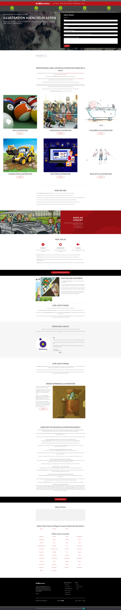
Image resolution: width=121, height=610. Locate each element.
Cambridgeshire (41, 541)
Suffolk (67, 566)
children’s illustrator (58, 74)
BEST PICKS (65, 3)
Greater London (41, 551)
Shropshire (67, 563)
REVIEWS (61, 3)
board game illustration (68, 73)
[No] (119, 609)
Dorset (67, 544)
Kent (67, 554)
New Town (54, 530)
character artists (81, 73)
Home (54, 3)
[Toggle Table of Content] (45, 56)
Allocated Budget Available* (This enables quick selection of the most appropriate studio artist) (77, 33)
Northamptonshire (54, 560)
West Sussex (67, 569)
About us (57, 3)
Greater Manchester (54, 551)
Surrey (79, 566)
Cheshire (54, 541)
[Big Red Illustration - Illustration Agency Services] (43, 4)
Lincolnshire (54, 557)
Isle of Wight (54, 554)
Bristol (67, 538)
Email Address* (66, 26)
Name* (65, 19)
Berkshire (54, 538)
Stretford (66, 530)
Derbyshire (41, 544)
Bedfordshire (41, 538)
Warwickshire (41, 569)
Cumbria (79, 541)
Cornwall (66, 541)
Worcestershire (54, 572)
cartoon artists (75, 73)
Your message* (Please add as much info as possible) (71, 37)
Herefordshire (79, 551)
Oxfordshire (42, 563)
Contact (83, 3)
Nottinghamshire (79, 560)
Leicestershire (41, 557)
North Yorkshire (41, 560)
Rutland (54, 563)
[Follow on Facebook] (81, 0)
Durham (79, 544)
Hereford (41, 530)
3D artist (62, 73)
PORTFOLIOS (70, 3)
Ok (83, 608)
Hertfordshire (41, 554)
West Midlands (54, 569)
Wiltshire (41, 572)
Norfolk (79, 557)
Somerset (79, 563)
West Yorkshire (79, 569)
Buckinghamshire (79, 538)
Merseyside (67, 557)
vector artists (70, 79)
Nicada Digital (43, 602)
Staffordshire (54, 566)
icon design (64, 74)
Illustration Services (76, 3)
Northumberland (67, 560)
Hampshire (67, 551)
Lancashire (79, 554)
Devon (54, 544)
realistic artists (79, 78)
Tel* (64, 22)
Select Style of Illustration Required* (69, 30)
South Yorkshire (41, 566)
